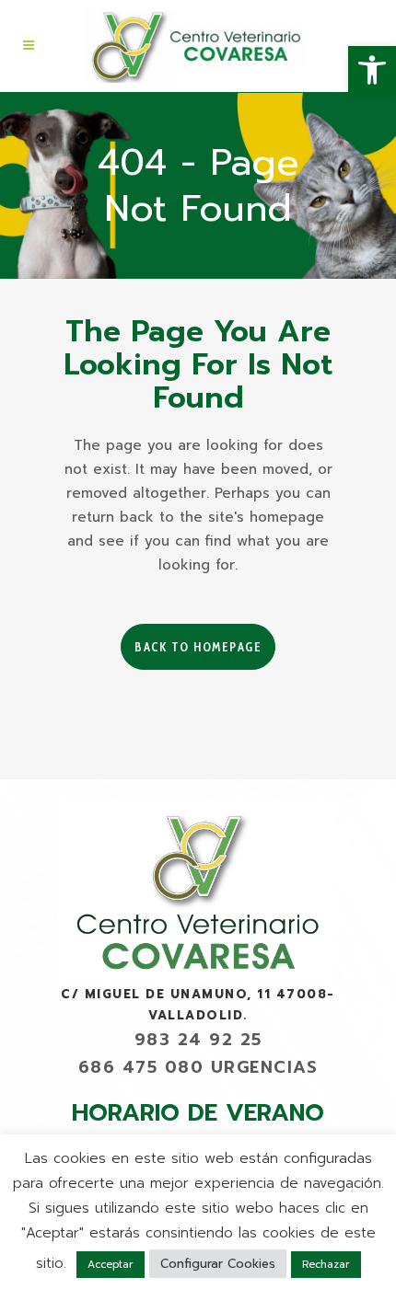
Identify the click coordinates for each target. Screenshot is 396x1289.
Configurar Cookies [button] (217, 1263)
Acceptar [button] (110, 1264)
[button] (372, 70)
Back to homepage (198, 646)
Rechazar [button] (326, 1264)
